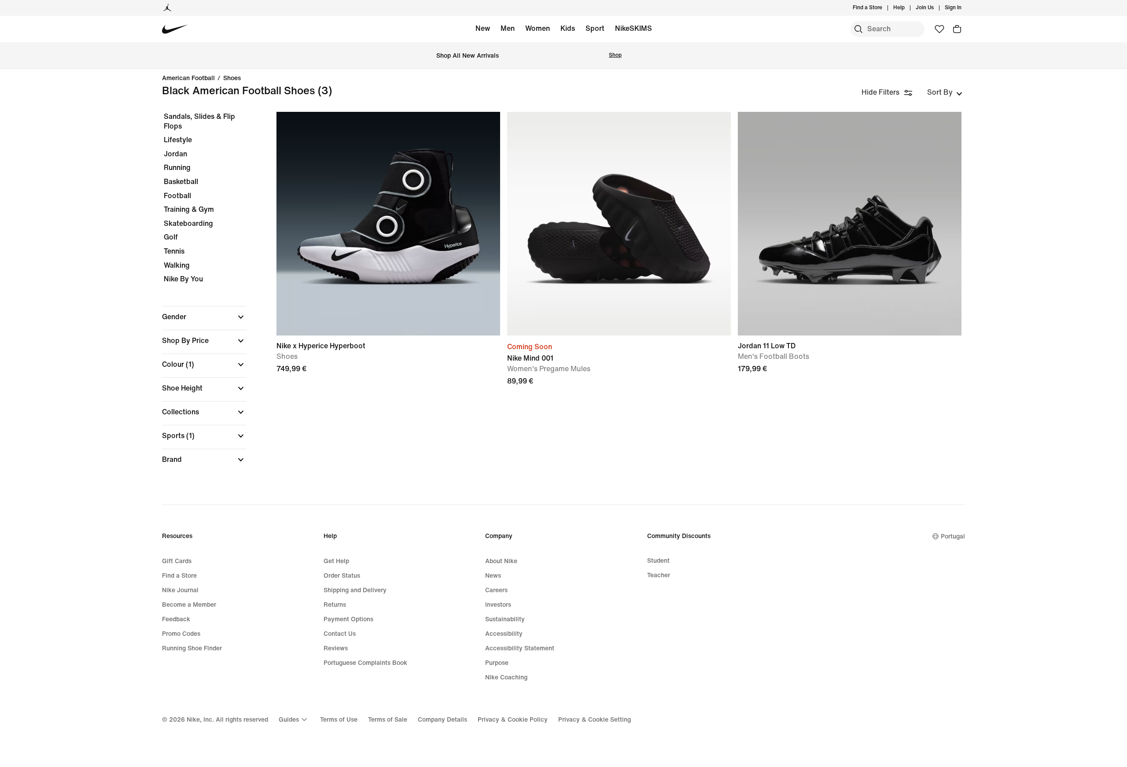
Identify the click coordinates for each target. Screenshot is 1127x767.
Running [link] (177, 167)
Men (508, 28)
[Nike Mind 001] (619, 224)
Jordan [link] (175, 154)
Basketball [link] (181, 181)
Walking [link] (177, 265)
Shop (615, 55)
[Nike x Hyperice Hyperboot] (388, 224)
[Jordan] (167, 8)
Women (537, 28)
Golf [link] (171, 237)
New (482, 28)
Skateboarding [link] (188, 223)
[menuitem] (907, 8)
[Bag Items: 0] (957, 29)
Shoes (232, 78)
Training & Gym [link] (189, 209)
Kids (567, 28)
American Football (188, 78)
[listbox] (944, 92)
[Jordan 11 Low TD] (849, 224)
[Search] (858, 29)
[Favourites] (939, 29)
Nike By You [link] (183, 279)
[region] (198, 295)
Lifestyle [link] (178, 140)
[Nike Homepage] (175, 29)
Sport (595, 28)
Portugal (953, 536)
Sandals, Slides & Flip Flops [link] (199, 121)
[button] (204, 317)
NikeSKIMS (633, 28)
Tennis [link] (174, 251)
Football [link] (177, 195)
